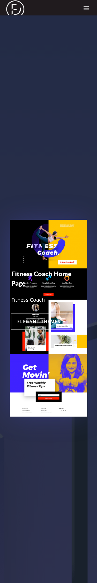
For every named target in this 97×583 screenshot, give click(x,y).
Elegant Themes (39, 321)
